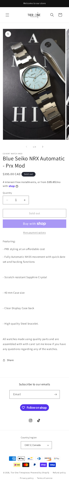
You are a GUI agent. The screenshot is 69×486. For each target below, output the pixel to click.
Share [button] (10, 360)
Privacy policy (26, 478)
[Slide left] (26, 147)
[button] (7, 15)
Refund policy (59, 472)
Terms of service (44, 478)
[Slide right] (43, 147)
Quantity (7, 192)
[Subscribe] (56, 394)
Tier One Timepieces (20, 472)
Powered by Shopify (40, 472)
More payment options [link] (34, 232)
